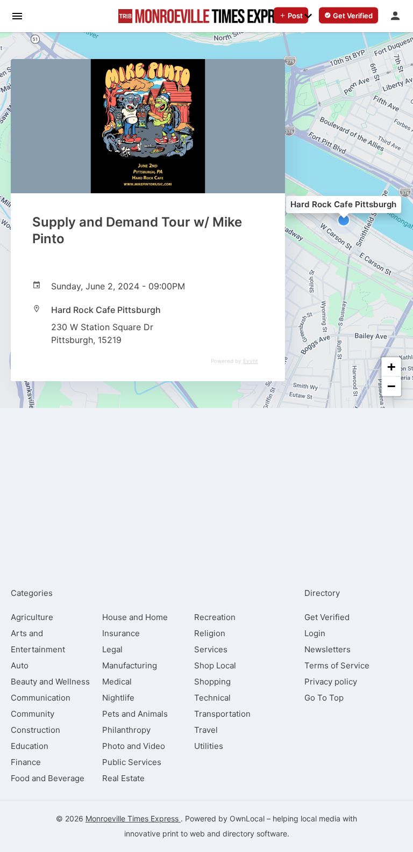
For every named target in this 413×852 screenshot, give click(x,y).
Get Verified (327, 617)
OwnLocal (247, 818)
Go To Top (324, 698)
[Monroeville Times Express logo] (206, 16)
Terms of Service (336, 665)
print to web (183, 833)
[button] (343, 220)
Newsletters (327, 649)
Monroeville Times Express (133, 818)
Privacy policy (330, 681)
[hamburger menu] (17, 15)
